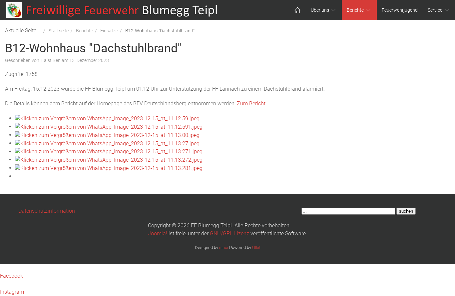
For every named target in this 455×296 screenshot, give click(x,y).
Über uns (320, 10)
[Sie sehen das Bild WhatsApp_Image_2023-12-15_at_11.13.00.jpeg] (107, 135)
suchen (406, 211)
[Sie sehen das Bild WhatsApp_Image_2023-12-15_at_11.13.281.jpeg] (109, 168)
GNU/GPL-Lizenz (229, 233)
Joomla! (157, 233)
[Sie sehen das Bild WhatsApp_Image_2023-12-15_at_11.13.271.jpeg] (109, 151)
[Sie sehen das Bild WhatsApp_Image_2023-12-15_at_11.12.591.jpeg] (109, 126)
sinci (223, 247)
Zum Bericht (251, 103)
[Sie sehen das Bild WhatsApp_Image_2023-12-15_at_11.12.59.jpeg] (107, 118)
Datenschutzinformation (46, 211)
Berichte (355, 10)
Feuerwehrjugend (400, 10)
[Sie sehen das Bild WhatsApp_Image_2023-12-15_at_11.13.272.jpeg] (109, 159)
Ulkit (256, 247)
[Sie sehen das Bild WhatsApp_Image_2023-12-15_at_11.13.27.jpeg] (107, 143)
